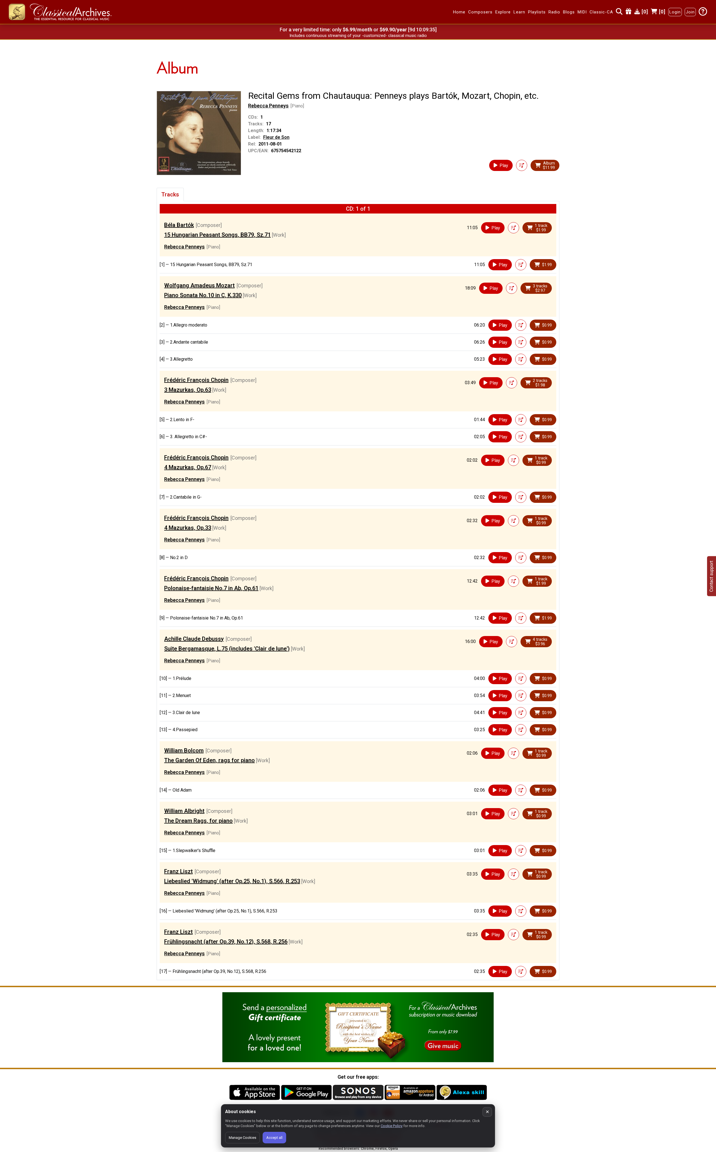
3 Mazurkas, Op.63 (187, 389)
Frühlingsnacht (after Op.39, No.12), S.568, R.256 (226, 941)
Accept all (274, 1137)
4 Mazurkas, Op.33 (187, 527)
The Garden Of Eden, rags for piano (209, 760)
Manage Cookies (242, 1137)
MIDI (582, 12)
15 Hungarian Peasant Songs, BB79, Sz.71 (217, 234)
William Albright (184, 811)
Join (690, 12)
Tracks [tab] (170, 194)
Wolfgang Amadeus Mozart (199, 285)
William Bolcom (184, 750)
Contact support (711, 576)
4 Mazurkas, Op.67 (187, 467)
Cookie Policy (391, 1126)
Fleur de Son (276, 137)
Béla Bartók (179, 225)
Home (459, 12)
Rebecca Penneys (268, 106)
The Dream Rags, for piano (198, 820)
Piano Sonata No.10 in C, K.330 (203, 295)
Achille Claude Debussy (194, 638)
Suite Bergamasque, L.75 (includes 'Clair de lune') (227, 648)
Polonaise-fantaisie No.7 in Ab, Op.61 (211, 588)
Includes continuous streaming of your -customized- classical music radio (358, 35)
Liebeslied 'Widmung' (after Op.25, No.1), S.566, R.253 (232, 881)
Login (675, 12)
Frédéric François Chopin (196, 380)
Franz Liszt (178, 871)
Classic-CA (601, 12)
